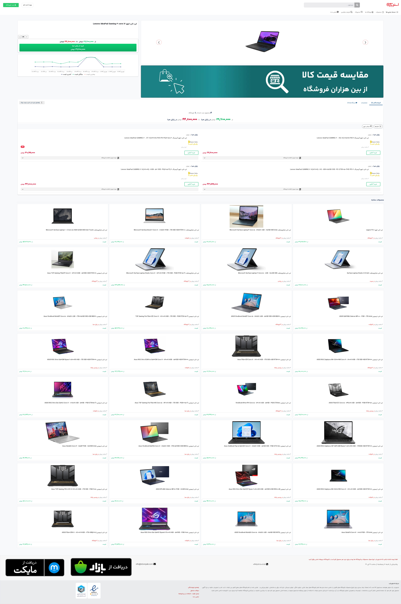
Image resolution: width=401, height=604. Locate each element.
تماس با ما (196, 597)
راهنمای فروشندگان (193, 587)
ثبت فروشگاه (10, 5)
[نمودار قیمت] (23, 37)
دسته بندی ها (391, 12)
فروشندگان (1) (376, 103)
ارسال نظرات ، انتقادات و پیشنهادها (189, 594)
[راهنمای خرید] (26, 37)
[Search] (357, 5)
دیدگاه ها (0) (351, 103)
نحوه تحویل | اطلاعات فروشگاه (291, 158)
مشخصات (364, 103)
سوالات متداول (194, 591)
